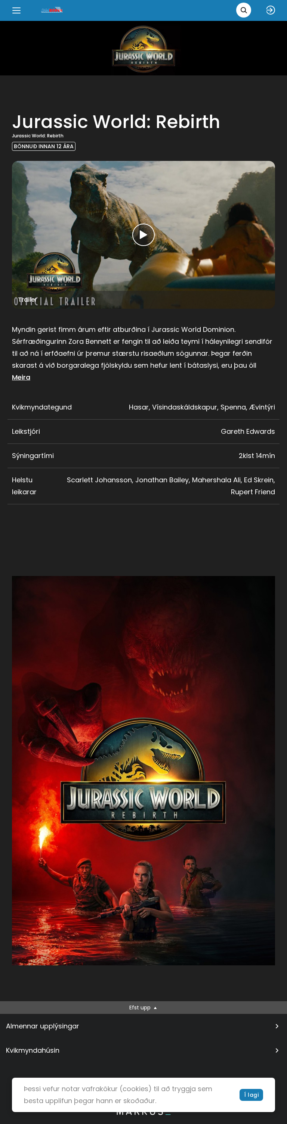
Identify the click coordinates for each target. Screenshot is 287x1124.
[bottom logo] (143, 1113)
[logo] (52, 10)
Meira (21, 377)
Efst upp (140, 1007)
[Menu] (16, 10)
